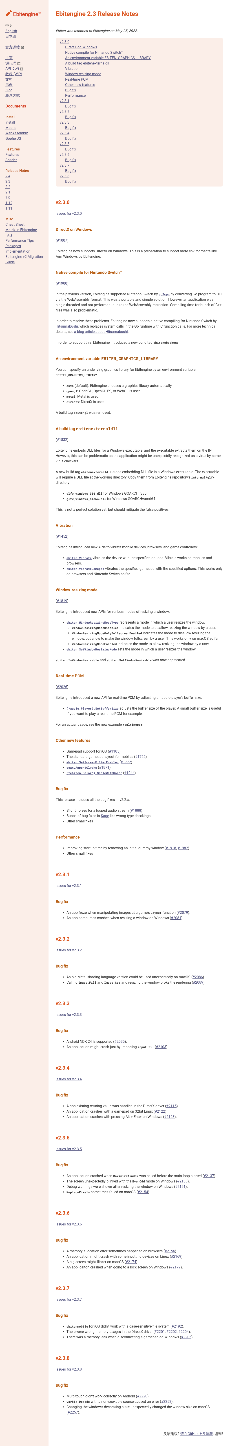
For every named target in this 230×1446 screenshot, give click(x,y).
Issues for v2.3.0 (69, 213)
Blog (9, 90)
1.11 (8, 208)
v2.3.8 (64, 176)
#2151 (180, 1186)
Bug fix (70, 90)
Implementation (17, 251)
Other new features (80, 85)
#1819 (62, 601)
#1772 (126, 762)
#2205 (186, 1337)
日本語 (10, 36)
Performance (75, 95)
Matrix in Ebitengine (21, 230)
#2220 (142, 1396)
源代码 (10, 63)
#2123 (169, 1117)
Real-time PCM (76, 79)
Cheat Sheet (14, 224)
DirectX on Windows (81, 47)
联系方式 (12, 95)
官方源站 (12, 47)
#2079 (183, 912)
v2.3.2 (64, 111)
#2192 (177, 1326)
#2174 (131, 1262)
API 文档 (12, 69)
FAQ (8, 235)
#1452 (62, 536)
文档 (9, 79)
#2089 (198, 982)
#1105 (114, 751)
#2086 (197, 977)
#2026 (62, 687)
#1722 (140, 757)
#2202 (171, 1332)
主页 (9, 58)
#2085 (119, 1041)
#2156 (170, 1251)
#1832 (62, 440)
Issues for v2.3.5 (69, 1149)
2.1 (7, 192)
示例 (9, 85)
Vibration (72, 69)
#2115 (171, 1106)
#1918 (171, 848)
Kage (105, 816)
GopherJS (13, 138)
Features (12, 154)
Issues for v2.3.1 (69, 886)
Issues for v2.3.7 (69, 1299)
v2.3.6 (64, 154)
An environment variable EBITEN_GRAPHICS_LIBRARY (108, 58)
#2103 (161, 1047)
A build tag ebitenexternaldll (87, 63)
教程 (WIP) (13, 74)
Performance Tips (19, 240)
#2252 (166, 1401)
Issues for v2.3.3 (69, 1015)
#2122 (160, 1111)
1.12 (8, 203)
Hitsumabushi (67, 326)
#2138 (182, 1181)
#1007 (62, 240)
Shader (11, 160)
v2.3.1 (64, 101)
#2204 (183, 1332)
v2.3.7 (64, 165)
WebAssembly (16, 133)
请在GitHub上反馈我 (196, 1434)
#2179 (175, 1267)
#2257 (73, 1412)
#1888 (136, 810)
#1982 (183, 848)
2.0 (7, 197)
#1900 (62, 283)
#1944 (129, 773)
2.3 (7, 181)
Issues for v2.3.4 (69, 1079)
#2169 (176, 1256)
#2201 (160, 1332)
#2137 (209, 1176)
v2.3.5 (64, 144)
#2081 (176, 918)
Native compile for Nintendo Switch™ (94, 52)
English (11, 31)
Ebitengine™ (27, 14)
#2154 (143, 1192)
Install (10, 122)
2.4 (7, 176)
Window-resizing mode (83, 74)
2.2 (7, 187)
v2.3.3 (64, 122)
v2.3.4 (64, 133)
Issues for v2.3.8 (69, 1369)
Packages (13, 246)
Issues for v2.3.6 (69, 1224)
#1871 (104, 767)
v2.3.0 (64, 42)
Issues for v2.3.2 (69, 950)
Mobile (10, 128)
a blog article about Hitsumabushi (101, 332)
